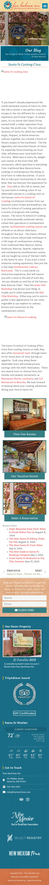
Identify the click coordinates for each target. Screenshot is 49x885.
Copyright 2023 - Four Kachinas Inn (24, 873)
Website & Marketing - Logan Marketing (24, 880)
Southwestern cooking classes (26, 226)
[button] (45, 6)
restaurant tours (22, 353)
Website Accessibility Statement (24, 877)
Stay (9, 186)
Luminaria (27, 378)
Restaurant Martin (11, 378)
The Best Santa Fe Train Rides (26, 545)
